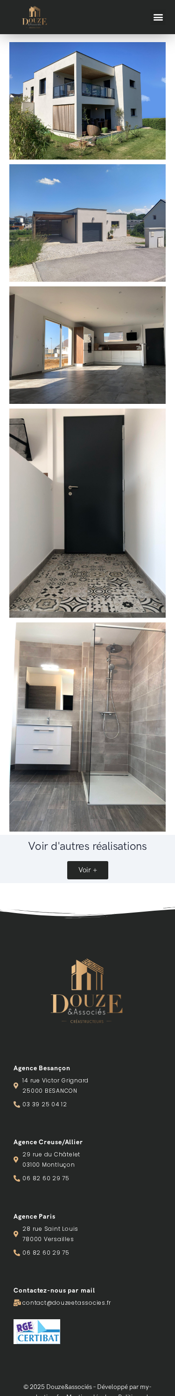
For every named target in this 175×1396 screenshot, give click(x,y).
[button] (158, 17)
